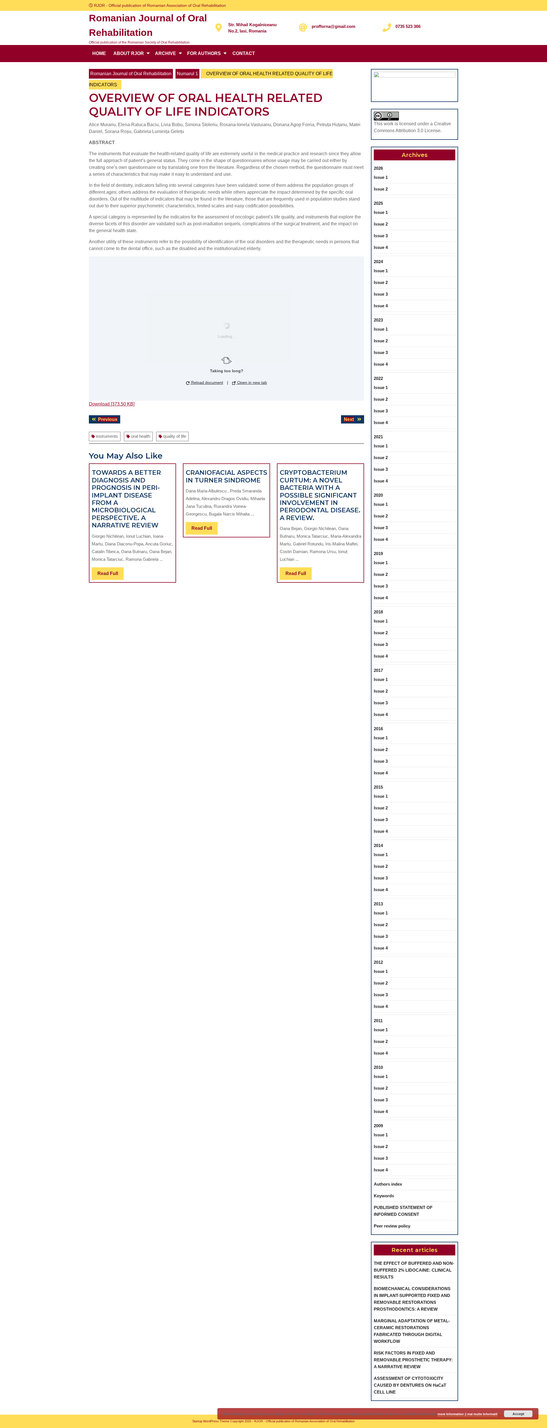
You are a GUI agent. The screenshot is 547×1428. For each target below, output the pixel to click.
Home (99, 53)
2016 (378, 728)
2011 (378, 1020)
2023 (378, 320)
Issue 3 (381, 235)
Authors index (388, 1184)
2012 (378, 962)
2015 (378, 787)
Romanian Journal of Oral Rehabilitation (131, 73)
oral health (140, 436)
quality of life (174, 436)
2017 (378, 670)
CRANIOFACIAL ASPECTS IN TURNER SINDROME (226, 476)
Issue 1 (381, 177)
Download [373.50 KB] (111, 404)
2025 (378, 203)
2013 (378, 903)
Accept (518, 1413)
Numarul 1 (187, 73)
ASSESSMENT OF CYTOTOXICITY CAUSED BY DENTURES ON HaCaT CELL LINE (410, 1385)
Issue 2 (381, 189)
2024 (378, 261)
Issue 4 (381, 247)
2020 (378, 495)
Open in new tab (251, 382)
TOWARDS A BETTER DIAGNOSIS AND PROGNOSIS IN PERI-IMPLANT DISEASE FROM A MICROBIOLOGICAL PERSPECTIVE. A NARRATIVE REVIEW (126, 499)
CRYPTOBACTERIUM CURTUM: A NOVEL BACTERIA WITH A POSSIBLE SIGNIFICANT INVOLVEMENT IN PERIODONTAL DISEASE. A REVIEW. (320, 495)
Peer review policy (392, 1226)
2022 (378, 378)
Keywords (384, 1195)
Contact (243, 53)
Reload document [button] (206, 382)
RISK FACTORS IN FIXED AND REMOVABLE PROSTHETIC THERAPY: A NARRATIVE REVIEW (413, 1360)
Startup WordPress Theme (210, 1421)
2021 (378, 436)
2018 (378, 611)
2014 (378, 845)
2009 (378, 1125)
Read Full (110, 575)
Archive (165, 53)
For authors (204, 53)
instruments (107, 436)
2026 (378, 168)
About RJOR (128, 53)
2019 (378, 553)
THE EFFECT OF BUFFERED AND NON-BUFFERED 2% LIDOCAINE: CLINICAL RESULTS (414, 1270)
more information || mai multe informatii (467, 1414)
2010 (378, 1067)
